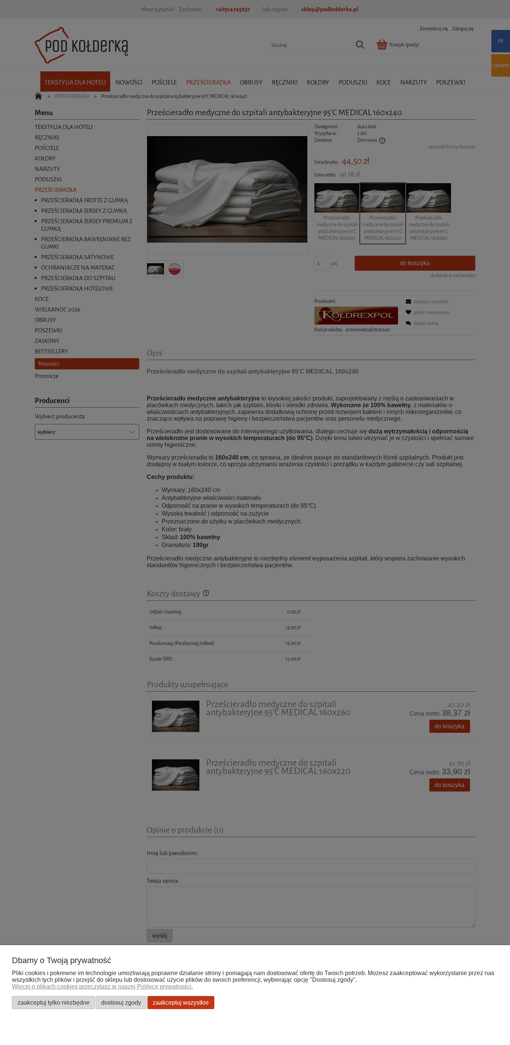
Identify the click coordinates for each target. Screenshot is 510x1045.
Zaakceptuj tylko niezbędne (54, 1002)
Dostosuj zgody (121, 1002)
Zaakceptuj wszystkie (181, 1002)
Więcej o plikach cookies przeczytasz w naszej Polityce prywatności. (102, 986)
